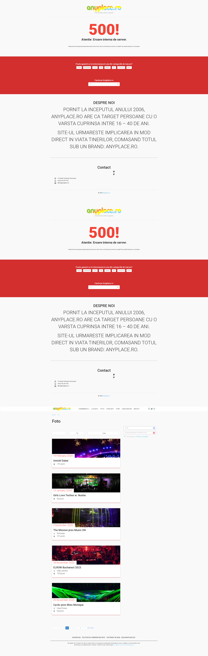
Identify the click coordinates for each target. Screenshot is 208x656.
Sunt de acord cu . (137, 436)
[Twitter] (114, 174)
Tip (77, 433)
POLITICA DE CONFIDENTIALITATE (93, 637)
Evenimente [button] (83, 409)
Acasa (79, 67)
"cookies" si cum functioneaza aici (124, 645)
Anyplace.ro (106, 193)
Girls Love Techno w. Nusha (69, 495)
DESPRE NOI (76, 637)
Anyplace (104, 8)
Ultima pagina (90, 627)
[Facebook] (114, 171)
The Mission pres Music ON (69, 530)
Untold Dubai (60, 460)
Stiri (114, 67)
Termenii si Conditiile (142, 436)
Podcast (108, 67)
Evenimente (87, 67)
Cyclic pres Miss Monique (68, 604)
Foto (101, 67)
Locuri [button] (94, 409)
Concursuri (121, 67)
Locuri (95, 67)
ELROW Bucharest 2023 (67, 567)
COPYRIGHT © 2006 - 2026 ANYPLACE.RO (120, 637)
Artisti (129, 67)
